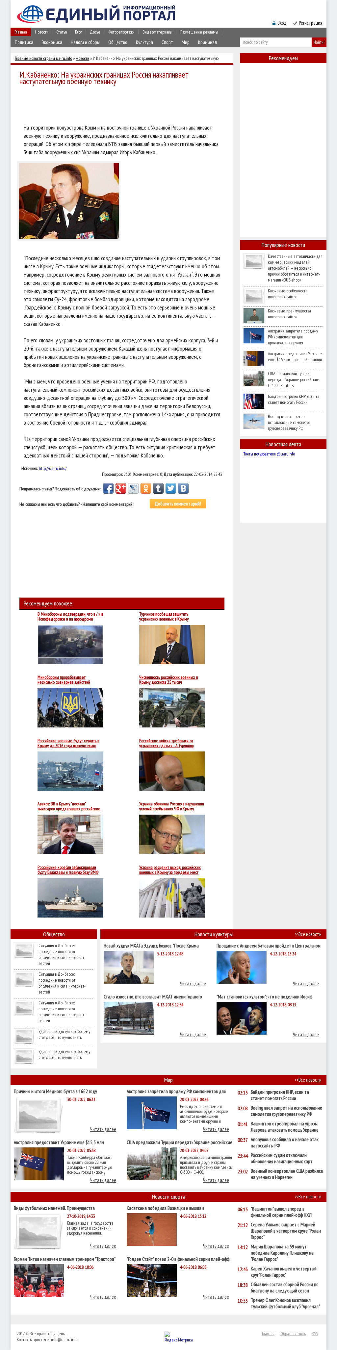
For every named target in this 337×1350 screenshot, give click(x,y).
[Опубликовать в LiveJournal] (133, 488)
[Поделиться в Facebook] (108, 488)
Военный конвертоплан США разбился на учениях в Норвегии (287, 1174)
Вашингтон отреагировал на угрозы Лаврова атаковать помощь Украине (285, 1126)
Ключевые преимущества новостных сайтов (289, 314)
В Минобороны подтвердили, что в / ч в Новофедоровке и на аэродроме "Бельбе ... (70, 617)
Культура (144, 42)
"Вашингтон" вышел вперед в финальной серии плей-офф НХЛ (281, 1212)
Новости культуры (213, 934)
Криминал (207, 42)
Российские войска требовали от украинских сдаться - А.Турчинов (166, 743)
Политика (24, 42)
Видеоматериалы (157, 32)
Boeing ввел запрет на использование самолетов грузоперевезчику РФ (289, 422)
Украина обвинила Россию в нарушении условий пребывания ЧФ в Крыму (171, 806)
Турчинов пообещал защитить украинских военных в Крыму (164, 617)
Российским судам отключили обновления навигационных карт (282, 1158)
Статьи (61, 32)
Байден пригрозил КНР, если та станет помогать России (293, 399)
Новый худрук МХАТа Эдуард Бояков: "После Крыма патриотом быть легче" (151, 945)
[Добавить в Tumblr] (158, 488)
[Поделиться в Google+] (121, 488)
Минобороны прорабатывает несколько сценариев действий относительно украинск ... (64, 680)
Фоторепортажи (121, 32)
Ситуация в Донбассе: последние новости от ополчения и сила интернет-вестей (62, 954)
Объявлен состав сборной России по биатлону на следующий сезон (285, 1287)
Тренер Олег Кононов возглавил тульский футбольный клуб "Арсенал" (285, 1303)
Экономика (52, 42)
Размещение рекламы (199, 32)
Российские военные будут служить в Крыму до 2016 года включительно (68, 743)
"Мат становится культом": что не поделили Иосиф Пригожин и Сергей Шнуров (264, 996)
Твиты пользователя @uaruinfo (269, 454)
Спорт (167, 42)
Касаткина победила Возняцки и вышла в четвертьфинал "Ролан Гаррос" (165, 1208)
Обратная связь (293, 1334)
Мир (186, 42)
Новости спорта (168, 1196)
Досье (95, 32)
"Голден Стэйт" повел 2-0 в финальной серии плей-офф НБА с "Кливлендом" (178, 1259)
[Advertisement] (124, 106)
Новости (41, 32)
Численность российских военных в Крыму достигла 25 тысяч (168, 680)
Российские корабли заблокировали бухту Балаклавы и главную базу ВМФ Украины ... (68, 870)
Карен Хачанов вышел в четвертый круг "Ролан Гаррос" (284, 1271)
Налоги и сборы (85, 42)
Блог (78, 32)
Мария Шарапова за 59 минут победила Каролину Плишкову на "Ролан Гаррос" (282, 1252)
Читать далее (193, 983)
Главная (20, 32)
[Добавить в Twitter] (171, 488)
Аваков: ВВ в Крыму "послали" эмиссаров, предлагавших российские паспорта (69, 806)
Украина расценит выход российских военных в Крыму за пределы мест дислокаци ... (170, 870)
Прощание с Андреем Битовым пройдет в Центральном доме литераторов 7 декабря (269, 945)
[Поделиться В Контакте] (183, 488)
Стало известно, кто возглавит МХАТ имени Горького (153, 996)
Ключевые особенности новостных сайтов (287, 294)
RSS (315, 1334)
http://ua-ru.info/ (52, 468)
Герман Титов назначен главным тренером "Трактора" (65, 1259)
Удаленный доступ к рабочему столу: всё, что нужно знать (64, 1034)
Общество (117, 42)
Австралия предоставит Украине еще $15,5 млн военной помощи (295, 356)
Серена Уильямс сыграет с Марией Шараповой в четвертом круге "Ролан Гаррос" (286, 1230)
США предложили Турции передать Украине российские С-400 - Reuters (293, 379)
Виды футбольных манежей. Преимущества (54, 1208)
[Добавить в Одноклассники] (146, 488)
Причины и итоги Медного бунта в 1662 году (55, 1091)
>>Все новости (308, 934)
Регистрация (310, 23)
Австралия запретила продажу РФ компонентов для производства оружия (293, 337)
